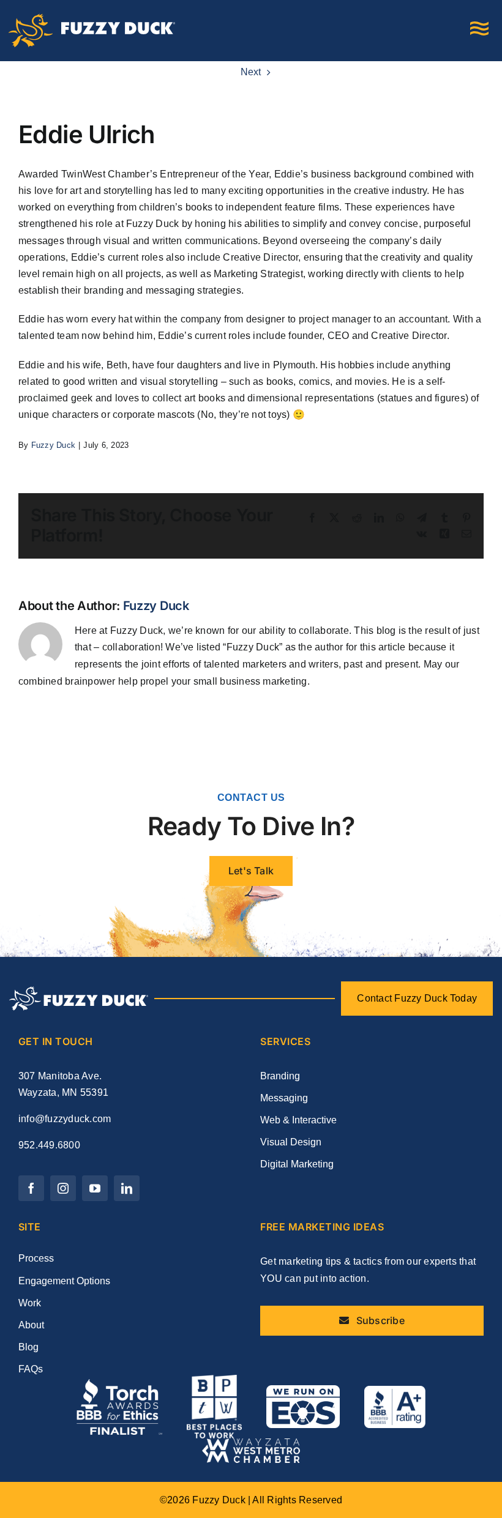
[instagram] (63, 1188)
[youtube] (95, 1188)
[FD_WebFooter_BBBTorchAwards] (119, 1383)
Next (251, 72)
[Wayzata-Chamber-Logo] (251, 1443)
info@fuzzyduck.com (64, 1119)
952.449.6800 (49, 1145)
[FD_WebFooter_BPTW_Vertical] (214, 1379)
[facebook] (31, 1188)
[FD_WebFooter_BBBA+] (394, 1390)
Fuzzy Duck (53, 445)
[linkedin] (127, 1188)
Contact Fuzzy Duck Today (417, 998)
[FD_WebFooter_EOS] (303, 1390)
